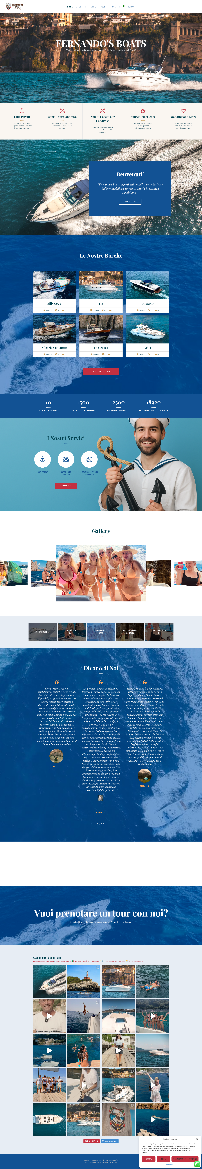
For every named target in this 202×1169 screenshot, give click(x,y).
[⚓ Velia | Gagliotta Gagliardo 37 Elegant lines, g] (83, 1119)
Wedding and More (183, 117)
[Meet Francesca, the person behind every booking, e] (118, 1050)
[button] (197, 1139)
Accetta (149, 1159)
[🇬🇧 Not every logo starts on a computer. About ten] (118, 1119)
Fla (101, 303)
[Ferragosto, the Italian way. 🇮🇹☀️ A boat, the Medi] (152, 981)
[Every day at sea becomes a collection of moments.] (83, 1050)
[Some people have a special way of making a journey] (49, 1016)
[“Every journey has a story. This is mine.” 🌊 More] (83, 1085)
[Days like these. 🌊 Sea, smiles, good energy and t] (83, 981)
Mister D (148, 303)
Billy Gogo (54, 303)
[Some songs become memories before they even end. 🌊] (152, 1016)
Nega (163, 1159)
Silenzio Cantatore (54, 347)
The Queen (101, 347)
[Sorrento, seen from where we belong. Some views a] (118, 981)
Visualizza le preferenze (185, 1159)
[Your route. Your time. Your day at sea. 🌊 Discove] (49, 1050)
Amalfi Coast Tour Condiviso (103, 119)
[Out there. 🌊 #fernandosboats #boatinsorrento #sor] (152, 1050)
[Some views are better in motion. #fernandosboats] (49, 981)
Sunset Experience (143, 117)
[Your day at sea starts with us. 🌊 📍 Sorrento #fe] (49, 1085)
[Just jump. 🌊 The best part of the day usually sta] (83, 1016)
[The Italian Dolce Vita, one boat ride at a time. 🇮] (152, 1119)
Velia (147, 347)
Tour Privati (22, 117)
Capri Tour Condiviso (62, 117)
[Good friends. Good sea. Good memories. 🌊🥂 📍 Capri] (152, 1085)
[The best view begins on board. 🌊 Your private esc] (118, 1016)
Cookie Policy (169, 1164)
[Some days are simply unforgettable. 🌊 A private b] (118, 1085)
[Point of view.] (49, 1119)
